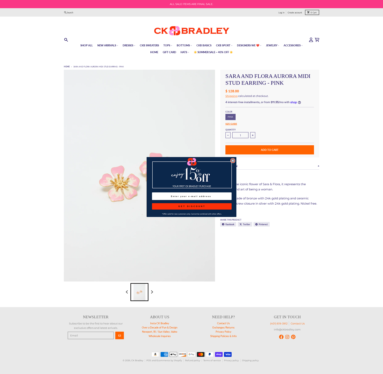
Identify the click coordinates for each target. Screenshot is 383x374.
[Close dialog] (233, 161)
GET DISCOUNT (191, 206)
